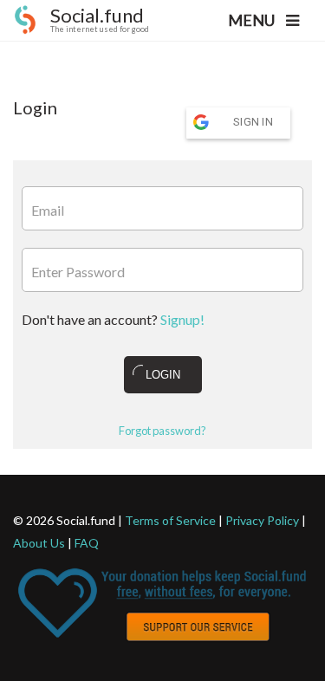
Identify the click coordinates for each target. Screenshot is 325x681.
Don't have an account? (113, 319)
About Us (39, 542)
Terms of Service (170, 520)
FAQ (87, 542)
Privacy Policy (262, 520)
